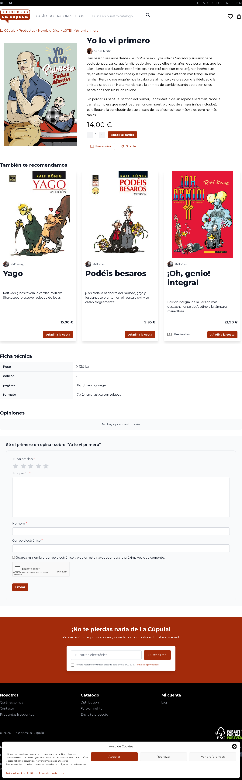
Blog (79, 16)
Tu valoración (23, 459)
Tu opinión (21, 473)
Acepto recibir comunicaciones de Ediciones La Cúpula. (117, 664)
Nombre (19, 523)
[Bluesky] (10, 3)
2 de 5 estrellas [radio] (23, 466)
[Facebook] (6, 3)
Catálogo (45, 16)
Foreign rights (91, 708)
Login (165, 702)
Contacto (7, 708)
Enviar (20, 587)
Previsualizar (103, 146)
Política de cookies (15, 773)
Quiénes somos (11, 702)
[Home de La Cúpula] (15, 16)
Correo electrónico (27, 540)
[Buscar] (148, 15)
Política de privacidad (147, 664)
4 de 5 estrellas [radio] (38, 466)
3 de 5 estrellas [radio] (30, 466)
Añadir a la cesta (58, 334)
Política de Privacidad (38, 773)
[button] (234, 746)
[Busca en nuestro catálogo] (118, 16)
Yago (13, 273)
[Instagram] (1, 3)
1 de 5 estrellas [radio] (15, 466)
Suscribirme (157, 655)
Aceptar (114, 756)
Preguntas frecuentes (17, 714)
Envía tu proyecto (94, 714)
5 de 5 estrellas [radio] (46, 466)
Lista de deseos (209, 3)
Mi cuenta (234, 3)
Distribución (90, 702)
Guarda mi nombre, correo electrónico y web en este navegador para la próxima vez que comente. (90, 557)
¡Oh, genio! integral (188, 278)
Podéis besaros (115, 273)
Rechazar (163, 756)
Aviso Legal (58, 773)
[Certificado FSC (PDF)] (228, 733)
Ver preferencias (213, 756)
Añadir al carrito (122, 135)
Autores (64, 16)
